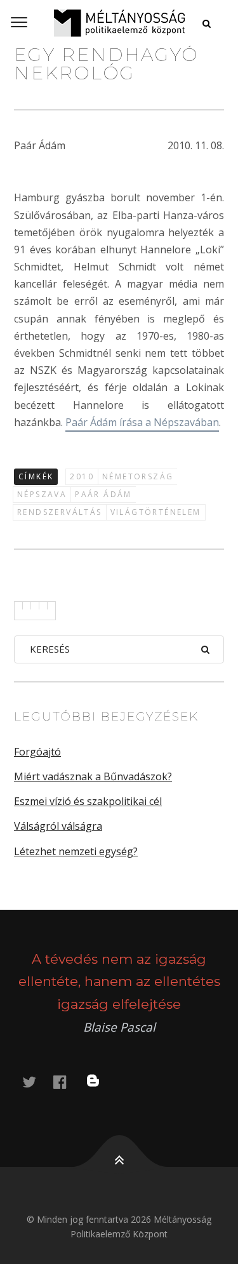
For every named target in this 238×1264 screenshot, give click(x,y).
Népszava (42, 494)
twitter (36, 1081)
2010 (82, 476)
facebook (67, 1081)
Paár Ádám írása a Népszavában (142, 422)
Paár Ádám (103, 494)
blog (101, 1081)
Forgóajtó (37, 752)
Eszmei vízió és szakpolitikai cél (88, 801)
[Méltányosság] (119, 23)
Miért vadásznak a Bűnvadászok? (93, 776)
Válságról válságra (58, 826)
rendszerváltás (59, 512)
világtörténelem (155, 512)
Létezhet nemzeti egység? (76, 851)
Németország (137, 476)
